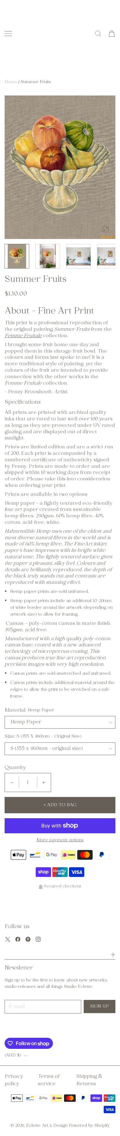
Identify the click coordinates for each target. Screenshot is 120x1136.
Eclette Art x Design (46, 1125)
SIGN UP (99, 1006)
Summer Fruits (36, 82)
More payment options (60, 840)
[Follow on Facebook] (17, 939)
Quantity (15, 767)
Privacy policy (14, 1080)
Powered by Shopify (89, 1125)
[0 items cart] (111, 33)
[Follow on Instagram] (38, 939)
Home (11, 82)
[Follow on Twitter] (8, 939)
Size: (10, 736)
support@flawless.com (40, 1026)
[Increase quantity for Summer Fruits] (43, 782)
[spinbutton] (28, 782)
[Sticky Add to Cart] (106, 1120)
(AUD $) (13, 1055)
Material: (15, 710)
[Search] (98, 33)
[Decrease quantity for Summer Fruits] (12, 782)
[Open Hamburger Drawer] (8, 33)
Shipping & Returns (89, 1080)
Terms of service (48, 1080)
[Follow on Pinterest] (28, 939)
